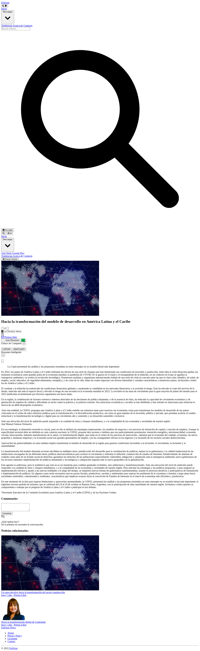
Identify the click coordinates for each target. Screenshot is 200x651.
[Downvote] (7, 328)
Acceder (8, 230)
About (11, 633)
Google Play (18, 253)
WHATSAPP (19, 349)
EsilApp (13, 648)
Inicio (4, 8)
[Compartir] (23, 340)
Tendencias (6, 25)
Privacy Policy (15, 635)
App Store (6, 253)
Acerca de (18, 25)
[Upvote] (2, 328)
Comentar (6, 513)
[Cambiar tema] (4, 5)
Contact (11, 641)
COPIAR (6, 349)
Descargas (7, 12)
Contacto (27, 25)
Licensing (12, 638)
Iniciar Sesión (11, 259)
